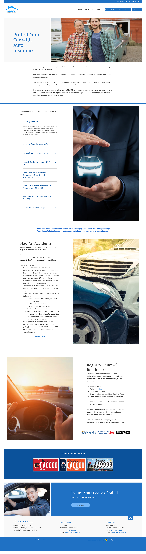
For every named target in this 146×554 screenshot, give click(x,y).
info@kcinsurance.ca (72, 532)
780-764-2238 (123, 1)
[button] (89, 10)
